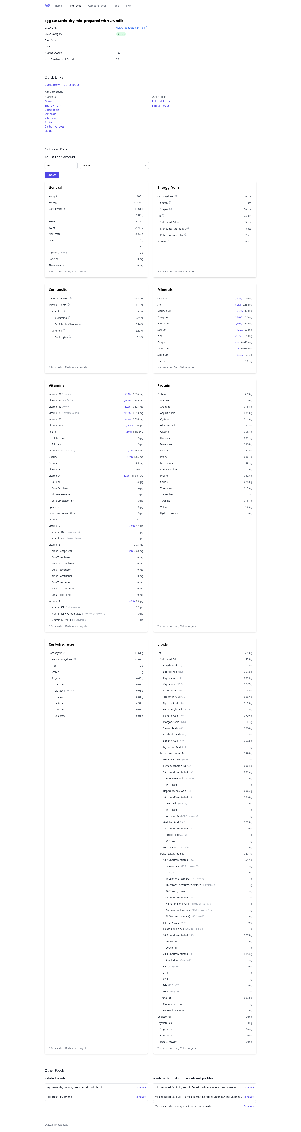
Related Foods (161, 101)
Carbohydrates (54, 126)
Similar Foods (161, 105)
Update (52, 174)
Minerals (50, 114)
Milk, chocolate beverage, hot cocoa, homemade (183, 1106)
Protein (49, 122)
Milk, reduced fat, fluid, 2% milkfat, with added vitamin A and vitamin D (196, 1087)
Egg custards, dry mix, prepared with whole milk (75, 1087)
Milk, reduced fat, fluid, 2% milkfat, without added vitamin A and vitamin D (198, 1096)
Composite (52, 110)
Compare (141, 1087)
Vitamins (50, 118)
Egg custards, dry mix (59, 1096)
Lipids (48, 131)
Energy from (53, 105)
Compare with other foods (62, 85)
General (50, 101)
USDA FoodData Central (130, 27)
